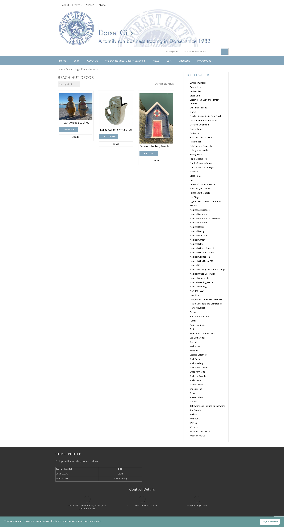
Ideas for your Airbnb (200, 188)
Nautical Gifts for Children (202, 252)
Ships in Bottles (197, 384)
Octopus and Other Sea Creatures (206, 299)
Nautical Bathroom (199, 214)
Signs (192, 393)
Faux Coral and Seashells (202, 137)
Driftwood (195, 133)
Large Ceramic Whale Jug (116, 129)
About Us (92, 60)
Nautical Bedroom (198, 222)
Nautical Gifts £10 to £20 (202, 248)
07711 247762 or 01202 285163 (142, 505)
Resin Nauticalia (197, 325)
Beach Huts (195, 87)
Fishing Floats (196, 154)
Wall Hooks (195, 418)
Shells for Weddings (199, 376)
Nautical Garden (197, 239)
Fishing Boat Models (199, 150)
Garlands (194, 171)
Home (62, 60)
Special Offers (196, 397)
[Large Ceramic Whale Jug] (116, 110)
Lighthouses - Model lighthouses (205, 201)
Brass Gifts (195, 95)
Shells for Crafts (197, 371)
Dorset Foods (196, 129)
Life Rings (194, 197)
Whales (193, 423)
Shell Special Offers (199, 367)
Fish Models (195, 141)
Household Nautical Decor (202, 184)
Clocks (193, 112)
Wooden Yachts (197, 435)
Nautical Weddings (199, 286)
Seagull (193, 342)
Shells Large (195, 380)
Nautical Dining (197, 231)
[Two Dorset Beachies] (75, 106)
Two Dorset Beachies (75, 122)
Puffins (193, 320)
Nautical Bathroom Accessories (205, 218)
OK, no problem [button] (270, 521)
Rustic (193, 329)
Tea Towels (195, 410)
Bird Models (195, 91)
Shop (77, 60)
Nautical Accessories (200, 209)
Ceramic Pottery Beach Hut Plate (156, 146)
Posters (193, 312)
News (156, 60)
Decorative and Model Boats (203, 120)
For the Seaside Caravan (201, 163)
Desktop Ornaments (199, 124)
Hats (192, 180)
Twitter (78, 5)
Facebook (66, 5)
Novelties (194, 295)
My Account (204, 60)
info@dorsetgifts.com (197, 505)
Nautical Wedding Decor (201, 282)
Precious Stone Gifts (199, 316)
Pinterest (90, 5)
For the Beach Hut (198, 158)
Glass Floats (195, 175)
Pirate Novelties (197, 307)
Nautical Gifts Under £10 (201, 261)
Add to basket (69, 129)
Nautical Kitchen (197, 265)
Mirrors (193, 205)
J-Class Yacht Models (200, 192)
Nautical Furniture (198, 235)
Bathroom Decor (198, 82)
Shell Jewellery (196, 363)
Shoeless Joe (196, 388)
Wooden (194, 427)
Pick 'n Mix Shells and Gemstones (206, 303)
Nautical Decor (197, 226)
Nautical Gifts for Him (200, 256)
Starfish (193, 401)
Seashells (194, 350)
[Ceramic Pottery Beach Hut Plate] (156, 118)
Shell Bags (195, 359)
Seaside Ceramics (198, 354)
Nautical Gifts (196, 243)
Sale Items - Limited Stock (202, 333)
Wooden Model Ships (200, 431)
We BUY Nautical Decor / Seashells (125, 60)
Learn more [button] (95, 521)
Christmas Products (199, 107)
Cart (169, 60)
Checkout (184, 60)
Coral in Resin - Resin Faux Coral (205, 116)
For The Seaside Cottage (202, 167)
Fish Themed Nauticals (201, 146)
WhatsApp (103, 5)
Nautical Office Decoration (202, 273)
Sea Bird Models (197, 337)
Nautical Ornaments (199, 278)
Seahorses (195, 346)
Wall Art (193, 414)
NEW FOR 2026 (197, 290)
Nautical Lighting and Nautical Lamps (207, 269)
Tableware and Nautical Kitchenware (207, 405)
